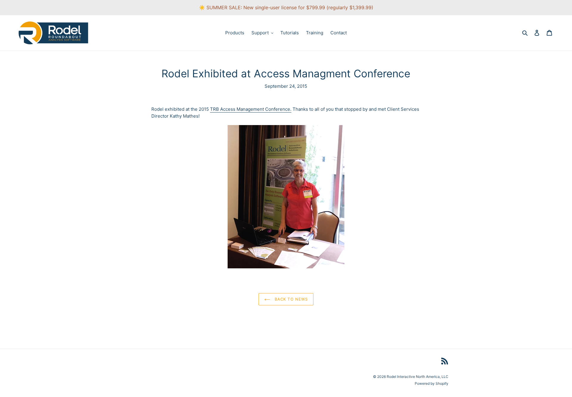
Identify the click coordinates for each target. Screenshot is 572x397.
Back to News (290, 299)
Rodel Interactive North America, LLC (417, 376)
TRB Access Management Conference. (250, 109)
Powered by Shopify (431, 383)
